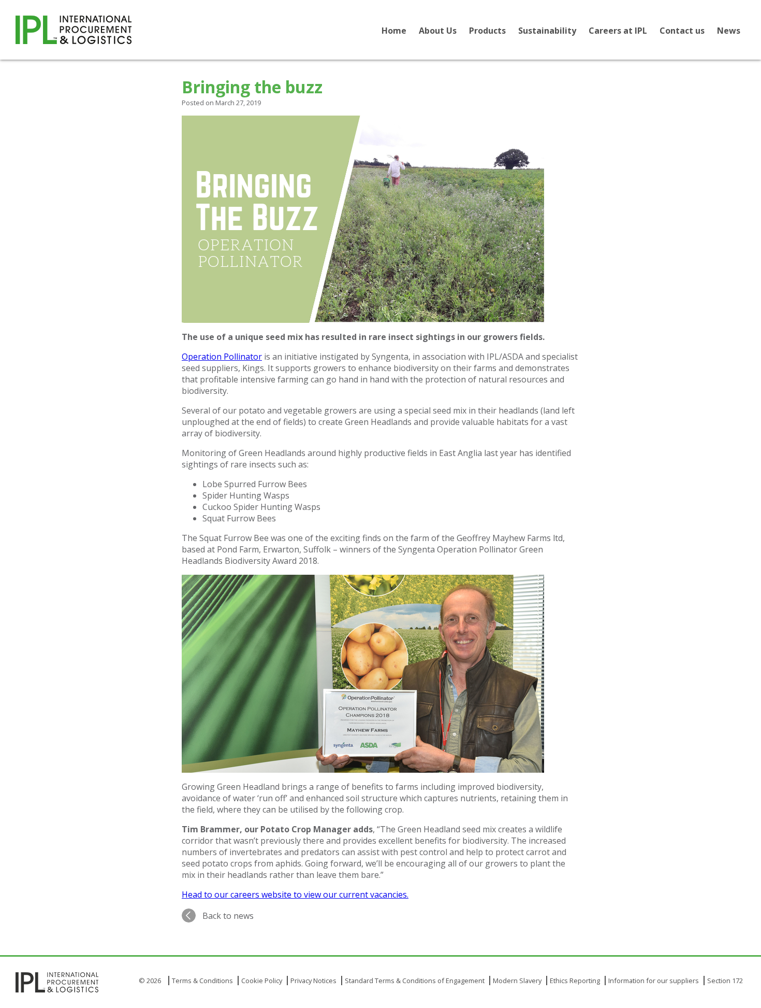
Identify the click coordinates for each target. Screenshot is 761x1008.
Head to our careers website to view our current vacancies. (295, 894)
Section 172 (725, 980)
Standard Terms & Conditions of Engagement (415, 980)
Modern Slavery (517, 980)
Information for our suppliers (653, 980)
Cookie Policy (261, 980)
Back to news (228, 915)
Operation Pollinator (222, 356)
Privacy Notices (313, 980)
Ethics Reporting (575, 980)
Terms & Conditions (202, 980)
